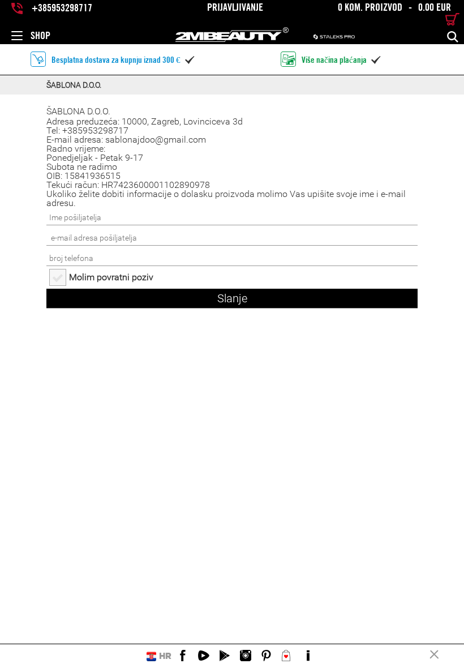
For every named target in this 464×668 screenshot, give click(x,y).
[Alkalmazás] (224, 656)
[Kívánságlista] (287, 656)
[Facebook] (182, 656)
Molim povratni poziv (111, 277)
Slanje (232, 298)
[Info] (308, 656)
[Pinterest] (266, 656)
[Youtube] (203, 656)
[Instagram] (245, 656)
